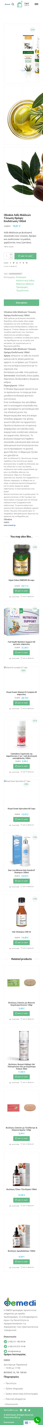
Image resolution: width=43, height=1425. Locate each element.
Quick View (15, 596)
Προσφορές (22, 287)
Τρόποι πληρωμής (14, 1388)
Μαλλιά (29, 284)
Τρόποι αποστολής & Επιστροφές (21, 1394)
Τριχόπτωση (22, 290)
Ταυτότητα (10, 1383)
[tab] (21, 302)
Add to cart (27, 256)
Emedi (13, 1415)
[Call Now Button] (37, 1420)
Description (21, 302)
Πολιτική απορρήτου (15, 1399)
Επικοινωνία (11, 1404)
